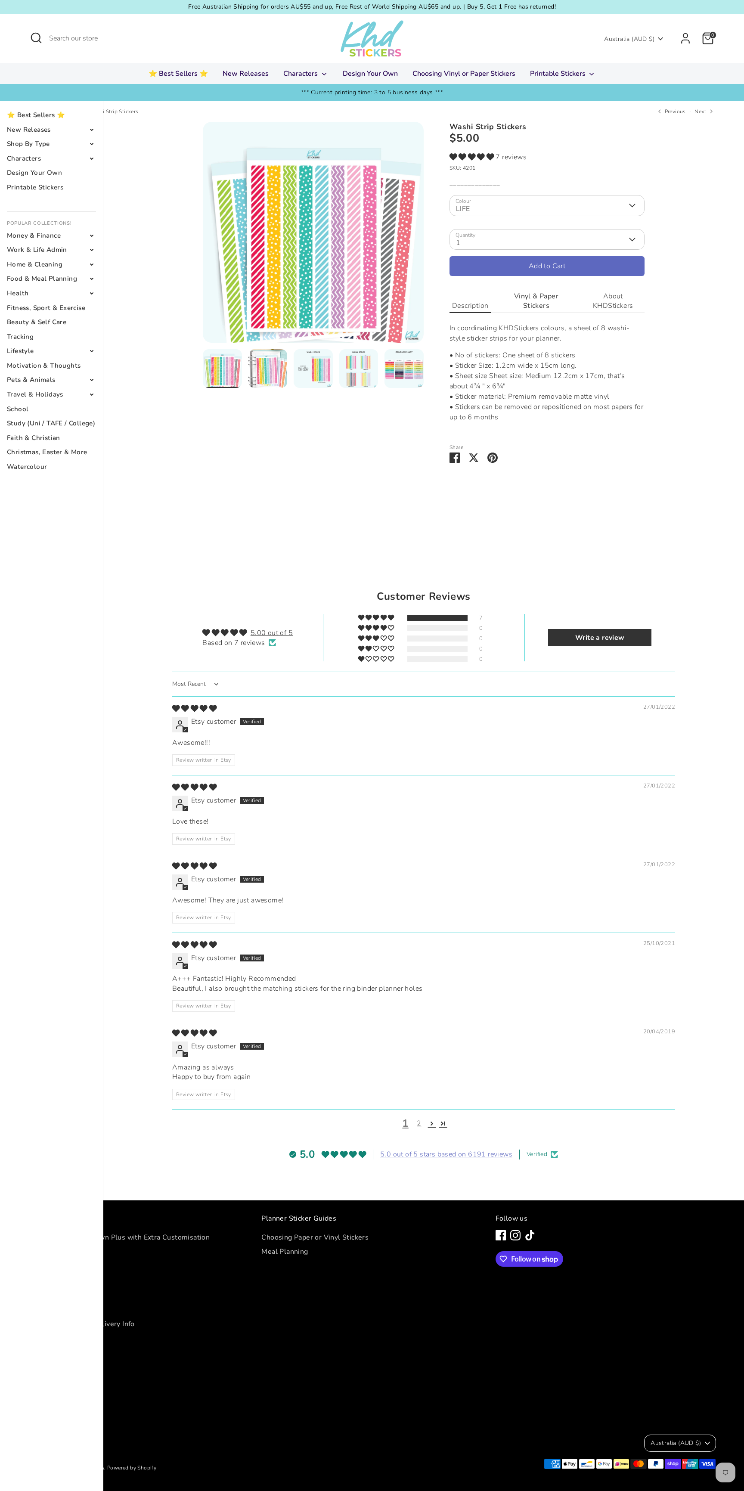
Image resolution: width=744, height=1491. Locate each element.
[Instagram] (515, 1235)
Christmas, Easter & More (47, 452)
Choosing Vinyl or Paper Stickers (463, 73)
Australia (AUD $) (629, 39)
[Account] (685, 38)
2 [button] (419, 1123)
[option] (313, 235)
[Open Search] (36, 37)
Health (17, 293)
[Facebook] (501, 1235)
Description (470, 305)
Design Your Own (370, 73)
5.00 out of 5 (272, 633)
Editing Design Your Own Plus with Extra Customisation (119, 1237)
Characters (301, 73)
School (17, 409)
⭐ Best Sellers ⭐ (178, 73)
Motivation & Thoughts (44, 365)
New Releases (246, 73)
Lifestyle (20, 351)
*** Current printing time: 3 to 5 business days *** (372, 92)
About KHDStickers (613, 300)
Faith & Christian (33, 438)
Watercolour (27, 466)
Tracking (20, 336)
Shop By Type (28, 143)
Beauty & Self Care (36, 322)
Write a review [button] (600, 637)
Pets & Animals (31, 379)
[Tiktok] (530, 1235)
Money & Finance (34, 235)
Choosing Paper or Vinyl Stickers (315, 1237)
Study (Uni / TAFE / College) (51, 423)
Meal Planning (284, 1251)
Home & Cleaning (34, 264)
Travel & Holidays (35, 394)
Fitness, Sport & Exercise (46, 308)
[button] (473, 157)
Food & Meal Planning (42, 278)
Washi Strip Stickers (114, 111)
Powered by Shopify (131, 1467)
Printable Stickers (558, 73)
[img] (194, 708)
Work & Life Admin (37, 249)
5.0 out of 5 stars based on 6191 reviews (446, 1154)
